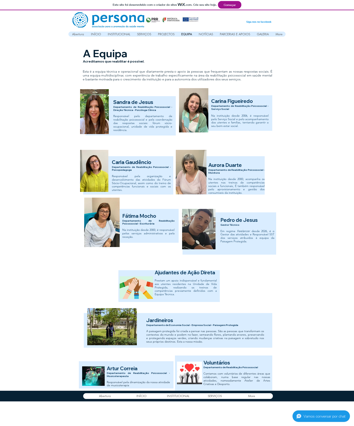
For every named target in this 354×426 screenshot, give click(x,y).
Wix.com (177, 417)
